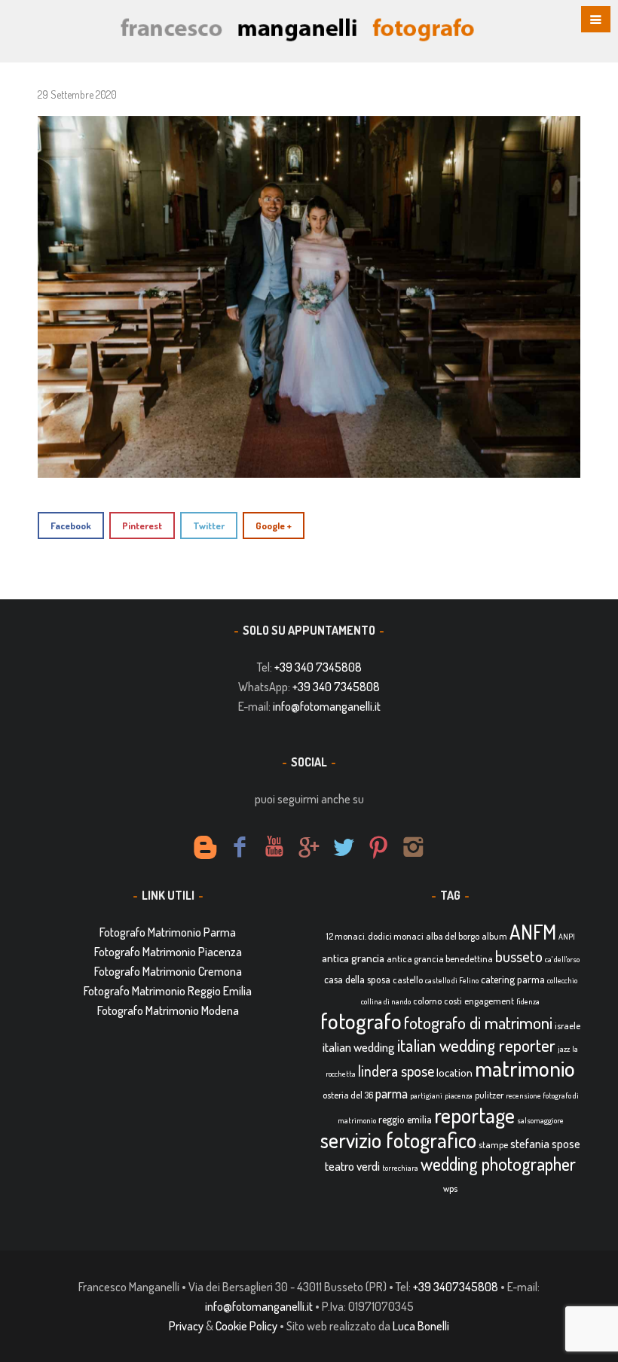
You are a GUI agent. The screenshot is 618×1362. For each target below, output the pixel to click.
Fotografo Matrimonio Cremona (168, 971)
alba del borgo (452, 936)
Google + (273, 526)
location (454, 1072)
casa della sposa (357, 979)
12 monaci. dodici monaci (375, 936)
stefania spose (545, 1143)
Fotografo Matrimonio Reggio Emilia (168, 990)
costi (453, 1001)
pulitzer (489, 1095)
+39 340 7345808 (318, 667)
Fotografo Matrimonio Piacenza (168, 951)
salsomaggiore (540, 1120)
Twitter (209, 526)
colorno (427, 1001)
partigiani (426, 1095)
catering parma (513, 979)
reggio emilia (405, 1119)
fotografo (361, 1020)
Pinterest (142, 526)
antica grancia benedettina (440, 958)
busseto (519, 956)
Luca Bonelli (421, 1325)
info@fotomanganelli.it (327, 706)
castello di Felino (452, 980)
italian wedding (359, 1047)
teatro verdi (352, 1166)
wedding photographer (498, 1163)
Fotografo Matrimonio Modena (168, 1010)
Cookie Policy (246, 1325)
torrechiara (400, 1167)
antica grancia (353, 958)
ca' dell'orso (562, 959)
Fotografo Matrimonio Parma (167, 932)
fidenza (528, 1001)
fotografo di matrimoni (478, 1022)
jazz (564, 1049)
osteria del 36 (348, 1095)
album (494, 936)
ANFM (532, 931)
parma (391, 1093)
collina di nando (386, 1001)
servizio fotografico (398, 1139)
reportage (474, 1115)
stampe (493, 1144)
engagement (489, 1001)
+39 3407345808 (455, 1286)
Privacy (186, 1325)
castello (408, 980)
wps (450, 1188)
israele (567, 1025)
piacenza (459, 1095)
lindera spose (396, 1071)
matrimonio (525, 1068)
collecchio (562, 980)
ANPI (566, 936)
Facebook (70, 526)
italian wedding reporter (476, 1045)
